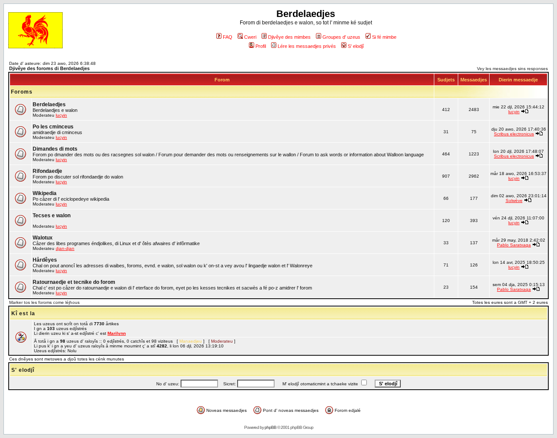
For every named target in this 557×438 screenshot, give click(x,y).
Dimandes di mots (55, 149)
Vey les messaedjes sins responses (512, 68)
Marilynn (116, 333)
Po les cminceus (53, 127)
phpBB (270, 427)
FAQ (227, 37)
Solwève (514, 200)
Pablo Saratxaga (514, 245)
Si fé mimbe (384, 37)
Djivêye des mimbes (289, 37)
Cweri (250, 37)
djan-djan (65, 248)
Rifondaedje (47, 171)
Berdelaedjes (49, 104)
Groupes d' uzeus (341, 37)
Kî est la (23, 313)
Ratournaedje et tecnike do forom (74, 282)
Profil (260, 46)
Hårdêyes (45, 260)
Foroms (22, 92)
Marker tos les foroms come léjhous (44, 302)
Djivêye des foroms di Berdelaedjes (49, 68)
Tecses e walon (51, 215)
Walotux (43, 238)
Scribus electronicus (514, 133)
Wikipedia (45, 193)
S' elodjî (356, 46)
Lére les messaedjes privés (307, 46)
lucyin (61, 115)
